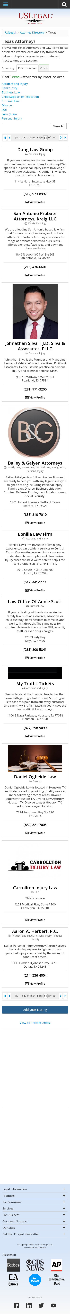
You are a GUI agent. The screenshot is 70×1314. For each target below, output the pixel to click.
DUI (4, 110)
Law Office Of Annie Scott (35, 601)
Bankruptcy (9, 88)
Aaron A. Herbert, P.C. (35, 931)
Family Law (9, 114)
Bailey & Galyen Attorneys (35, 463)
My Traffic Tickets (35, 683)
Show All (58, 126)
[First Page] (5, 138)
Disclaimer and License (35, 1247)
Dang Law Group (35, 149)
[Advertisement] (35, 1067)
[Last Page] (65, 137)
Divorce (7, 105)
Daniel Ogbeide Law (35, 777)
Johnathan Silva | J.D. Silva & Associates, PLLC (35, 346)
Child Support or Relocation (20, 97)
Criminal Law (10, 101)
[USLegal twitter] (41, 1305)
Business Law (11, 92)
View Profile (37, 202)
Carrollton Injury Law (35, 888)
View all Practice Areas (35, 1023)
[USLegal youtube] (53, 1305)
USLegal (10, 32)
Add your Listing (35, 1010)
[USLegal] (35, 13)
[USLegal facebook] (16, 1305)
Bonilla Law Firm (35, 534)
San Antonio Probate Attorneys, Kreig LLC (35, 216)
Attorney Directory (32, 32)
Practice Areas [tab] (27, 68)
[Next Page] (61, 137)
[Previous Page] (9, 138)
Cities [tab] (43, 68)
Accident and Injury (15, 84)
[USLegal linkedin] (29, 1305)
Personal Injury (12, 118)
